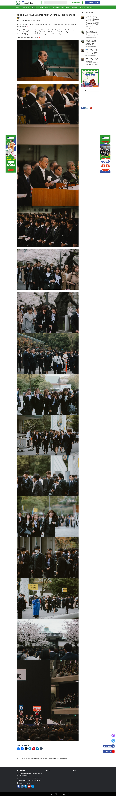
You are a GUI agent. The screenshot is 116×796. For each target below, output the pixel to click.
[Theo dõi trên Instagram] (85, 108)
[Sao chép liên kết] (41, 748)
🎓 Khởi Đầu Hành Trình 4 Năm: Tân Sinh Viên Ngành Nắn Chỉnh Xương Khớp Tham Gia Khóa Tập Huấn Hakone (92, 61)
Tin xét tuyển (55, 7)
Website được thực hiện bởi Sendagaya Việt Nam (58, 794)
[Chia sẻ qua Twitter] (26, 748)
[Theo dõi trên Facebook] (82, 108)
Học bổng (47, 7)
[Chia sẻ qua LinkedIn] (37, 748)
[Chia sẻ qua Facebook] (18, 748)
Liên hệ (91, 7)
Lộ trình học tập (65, 7)
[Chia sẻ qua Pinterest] (33, 748)
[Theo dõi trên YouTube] (91, 108)
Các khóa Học (73, 7)
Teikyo (33, 7)
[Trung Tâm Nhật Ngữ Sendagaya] (26, 3)
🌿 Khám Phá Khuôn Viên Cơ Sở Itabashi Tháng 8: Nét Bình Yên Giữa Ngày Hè (91, 42)
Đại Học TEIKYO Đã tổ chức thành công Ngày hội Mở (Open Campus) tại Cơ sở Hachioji (91, 33)
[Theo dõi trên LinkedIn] (88, 108)
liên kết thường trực (62, 758)
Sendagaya (26, 7)
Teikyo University (43, 758)
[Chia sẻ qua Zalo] (22, 748)
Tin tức (50, 758)
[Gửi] (65, 2)
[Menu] (40, 2)
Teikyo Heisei (39, 7)
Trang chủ (19, 7)
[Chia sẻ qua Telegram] (29, 748)
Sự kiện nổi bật (35, 758)
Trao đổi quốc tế (83, 7)
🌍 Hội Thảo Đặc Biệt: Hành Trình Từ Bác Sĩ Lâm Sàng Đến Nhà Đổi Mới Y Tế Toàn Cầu (91, 51)
